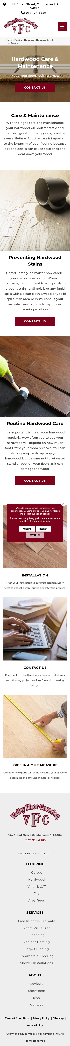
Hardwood (29, 40)
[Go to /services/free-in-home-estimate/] (35, 737)
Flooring (18, 40)
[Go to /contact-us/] (35, 642)
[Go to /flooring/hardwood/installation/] (35, 548)
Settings (35, 535)
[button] (35, 87)
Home (10, 40)
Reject (43, 529)
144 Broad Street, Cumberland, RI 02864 (35, 6)
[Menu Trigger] (62, 26)
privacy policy (34, 518)
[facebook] (27, 853)
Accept (27, 529)
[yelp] (45, 853)
